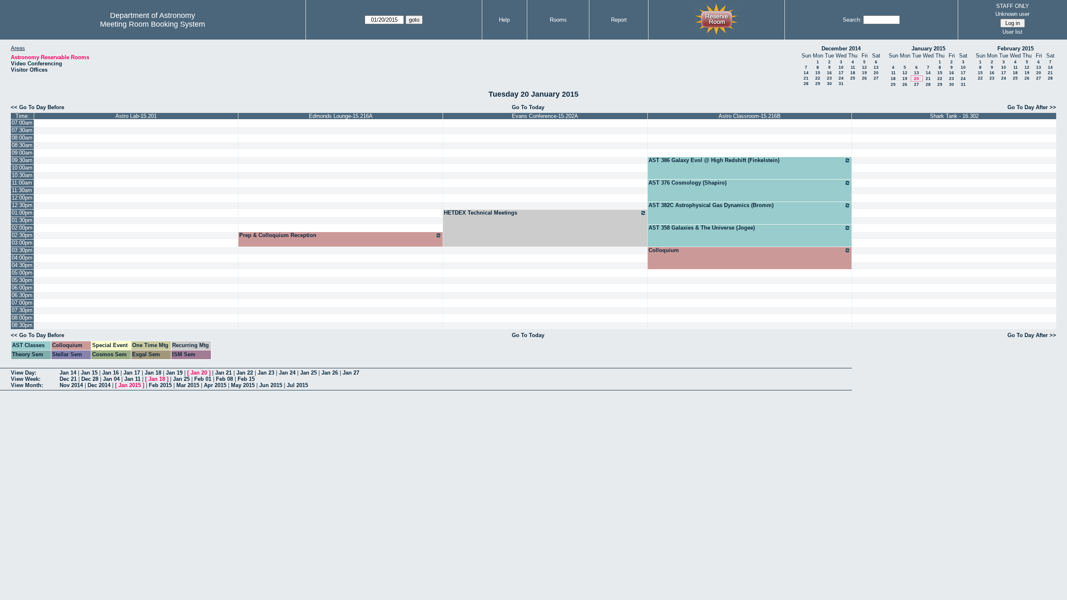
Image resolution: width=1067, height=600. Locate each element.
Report (619, 20)
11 (853, 67)
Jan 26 (329, 373)
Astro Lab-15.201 (136, 116)
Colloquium (664, 250)
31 (841, 83)
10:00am (22, 168)
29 (817, 83)
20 (876, 72)
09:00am (22, 153)
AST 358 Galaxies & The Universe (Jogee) (702, 228)
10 (841, 67)
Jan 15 (89, 373)
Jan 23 (266, 373)
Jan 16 (110, 373)
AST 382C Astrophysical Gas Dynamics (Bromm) (711, 205)
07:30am (22, 130)
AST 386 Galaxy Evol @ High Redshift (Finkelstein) (714, 160)
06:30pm (22, 295)
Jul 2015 (297, 385)
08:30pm (22, 325)
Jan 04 (111, 379)
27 (876, 78)
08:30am (22, 145)
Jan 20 (198, 373)
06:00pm (22, 288)
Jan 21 (223, 373)
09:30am (22, 160)
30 (829, 83)
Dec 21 (68, 379)
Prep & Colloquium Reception (277, 235)
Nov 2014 (71, 385)
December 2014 (841, 48)
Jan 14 (68, 373)
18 (852, 72)
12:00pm (22, 198)
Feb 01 (202, 379)
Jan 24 (287, 373)
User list (1012, 32)
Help (504, 20)
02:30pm (22, 235)
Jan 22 (244, 373)
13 (876, 67)
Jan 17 (131, 373)
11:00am (22, 183)
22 (817, 78)
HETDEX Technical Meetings (480, 213)
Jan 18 (153, 373)
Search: (852, 20)
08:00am (22, 138)
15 (817, 72)
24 (841, 78)
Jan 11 (132, 379)
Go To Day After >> (1031, 107)
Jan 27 (351, 373)
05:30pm (22, 280)
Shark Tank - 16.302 (954, 116)
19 (864, 72)
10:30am (22, 175)
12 (864, 67)
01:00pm (22, 213)
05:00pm (22, 273)
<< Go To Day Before (37, 107)
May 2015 (243, 385)
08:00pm (22, 318)
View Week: (25, 379)
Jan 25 (308, 373)
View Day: (23, 373)
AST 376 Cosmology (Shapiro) (687, 183)
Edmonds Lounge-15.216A (341, 116)
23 (829, 78)
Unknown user (1012, 14)
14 (806, 72)
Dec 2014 (99, 385)
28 (806, 83)
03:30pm (22, 250)
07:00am (22, 123)
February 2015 (1015, 48)
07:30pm (22, 310)
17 (841, 72)
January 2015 (928, 48)
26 (864, 78)
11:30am (22, 190)
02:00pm (22, 228)
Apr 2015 (215, 385)
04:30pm (22, 265)
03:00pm (22, 243)
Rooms (558, 20)
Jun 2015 (270, 385)
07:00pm (22, 303)
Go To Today (528, 107)
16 (829, 72)
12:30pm (22, 205)
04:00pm (22, 258)
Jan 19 (174, 373)
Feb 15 (246, 379)
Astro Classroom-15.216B (750, 116)
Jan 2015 (129, 385)
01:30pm (22, 220)
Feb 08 (224, 379)
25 (852, 78)
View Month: (27, 385)
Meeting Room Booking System (152, 24)
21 (806, 78)
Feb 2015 (160, 385)
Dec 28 (89, 379)
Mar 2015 (187, 385)
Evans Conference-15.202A (545, 116)
